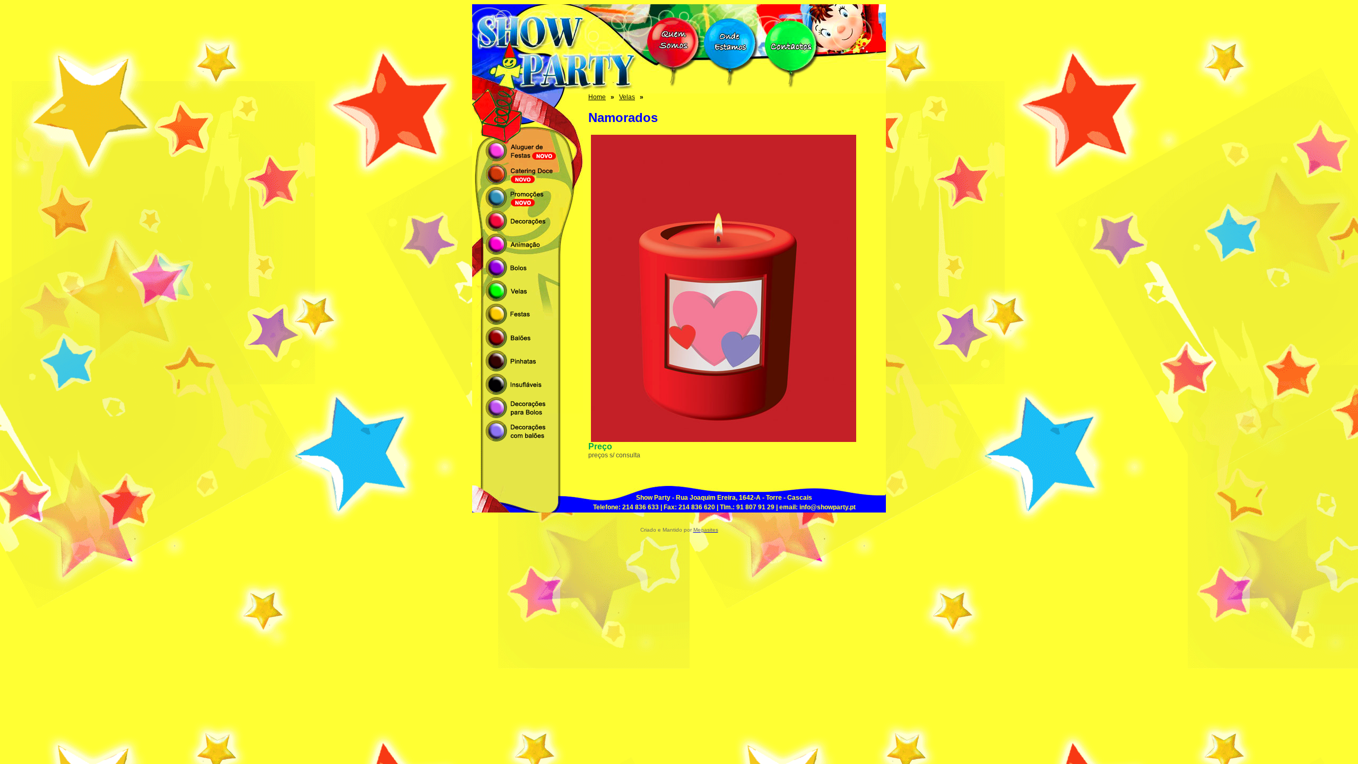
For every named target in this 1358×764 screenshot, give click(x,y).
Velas (627, 97)
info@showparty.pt (827, 507)
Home (597, 97)
